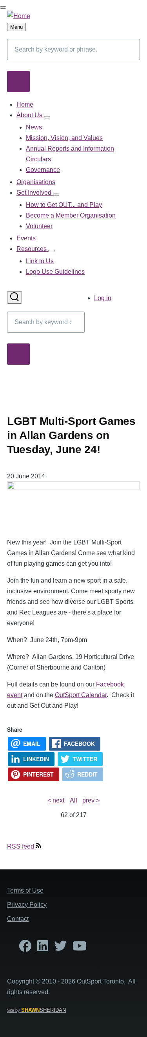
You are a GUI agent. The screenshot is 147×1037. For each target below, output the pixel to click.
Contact (18, 918)
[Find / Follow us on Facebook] (25, 948)
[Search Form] (14, 297)
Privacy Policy (27, 904)
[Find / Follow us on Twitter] (60, 948)
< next (55, 800)
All (73, 800)
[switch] (3, 7)
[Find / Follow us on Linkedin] (42, 948)
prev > (91, 800)
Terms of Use (25, 890)
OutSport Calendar (81, 695)
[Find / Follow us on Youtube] (80, 948)
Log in (102, 298)
